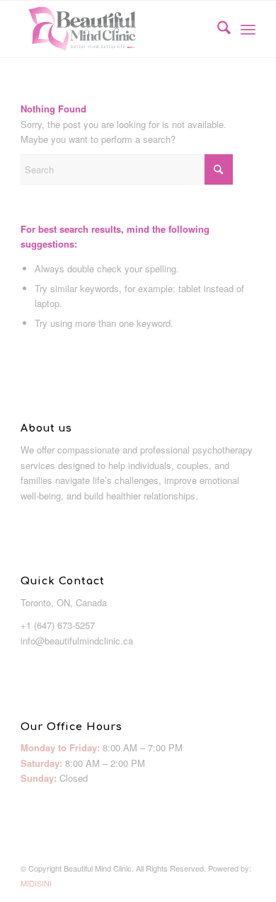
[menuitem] (217, 29)
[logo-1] (114, 29)
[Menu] (248, 29)
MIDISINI (36, 883)
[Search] (217, 29)
